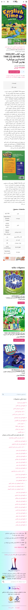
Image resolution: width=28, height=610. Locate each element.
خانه (24, 47)
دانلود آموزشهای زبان (20, 480)
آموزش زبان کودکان (19, 429)
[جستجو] (3, 581)
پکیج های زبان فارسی (20, 510)
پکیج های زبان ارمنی (20, 492)
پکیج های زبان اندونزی (20, 495)
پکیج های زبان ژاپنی (20, 456)
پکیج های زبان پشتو (20, 501)
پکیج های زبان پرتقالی (20, 498)
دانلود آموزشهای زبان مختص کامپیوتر (16, 489)
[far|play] (4, 2)
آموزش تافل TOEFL (19, 426)
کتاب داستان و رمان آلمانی (18, 414)
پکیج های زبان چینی (20, 450)
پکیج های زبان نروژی (20, 516)
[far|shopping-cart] (1, 2)
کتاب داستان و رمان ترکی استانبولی (16, 447)
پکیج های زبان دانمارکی (20, 507)
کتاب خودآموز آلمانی (19, 411)
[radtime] (14, 260)
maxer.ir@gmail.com (19, 547)
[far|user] (23, 2)
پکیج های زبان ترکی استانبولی (18, 444)
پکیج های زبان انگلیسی (17, 47)
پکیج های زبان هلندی (20, 519)
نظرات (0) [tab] (14, 87)
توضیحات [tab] (14, 83)
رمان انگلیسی (21, 432)
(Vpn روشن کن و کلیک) (10, 555)
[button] (25, 4)
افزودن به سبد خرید (14, 72)
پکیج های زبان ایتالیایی (20, 441)
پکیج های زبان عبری (20, 462)
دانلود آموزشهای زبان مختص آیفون (16, 483)
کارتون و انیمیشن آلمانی (18, 408)
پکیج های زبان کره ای (20, 474)
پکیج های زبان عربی (20, 465)
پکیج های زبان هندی (20, 522)
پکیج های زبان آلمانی (20, 405)
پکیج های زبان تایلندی (20, 504)
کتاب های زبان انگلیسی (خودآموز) (16, 438)
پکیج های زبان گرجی (20, 477)
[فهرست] (26, 1)
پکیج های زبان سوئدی (20, 459)
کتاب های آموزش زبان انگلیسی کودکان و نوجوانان (15, 47)
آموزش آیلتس (21, 423)
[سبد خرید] (7, 1)
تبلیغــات (17, 608)
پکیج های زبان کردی (20, 513)
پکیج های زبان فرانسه (20, 468)
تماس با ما (11, 608)
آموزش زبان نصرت (21, 403)
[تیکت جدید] (3, 577)
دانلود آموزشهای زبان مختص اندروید (16, 486)
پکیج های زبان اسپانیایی (19, 417)
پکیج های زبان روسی (20, 453)
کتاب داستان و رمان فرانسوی (17, 471)
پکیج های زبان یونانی (20, 525)
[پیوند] (15, 2)
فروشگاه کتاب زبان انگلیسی (11, 77)
